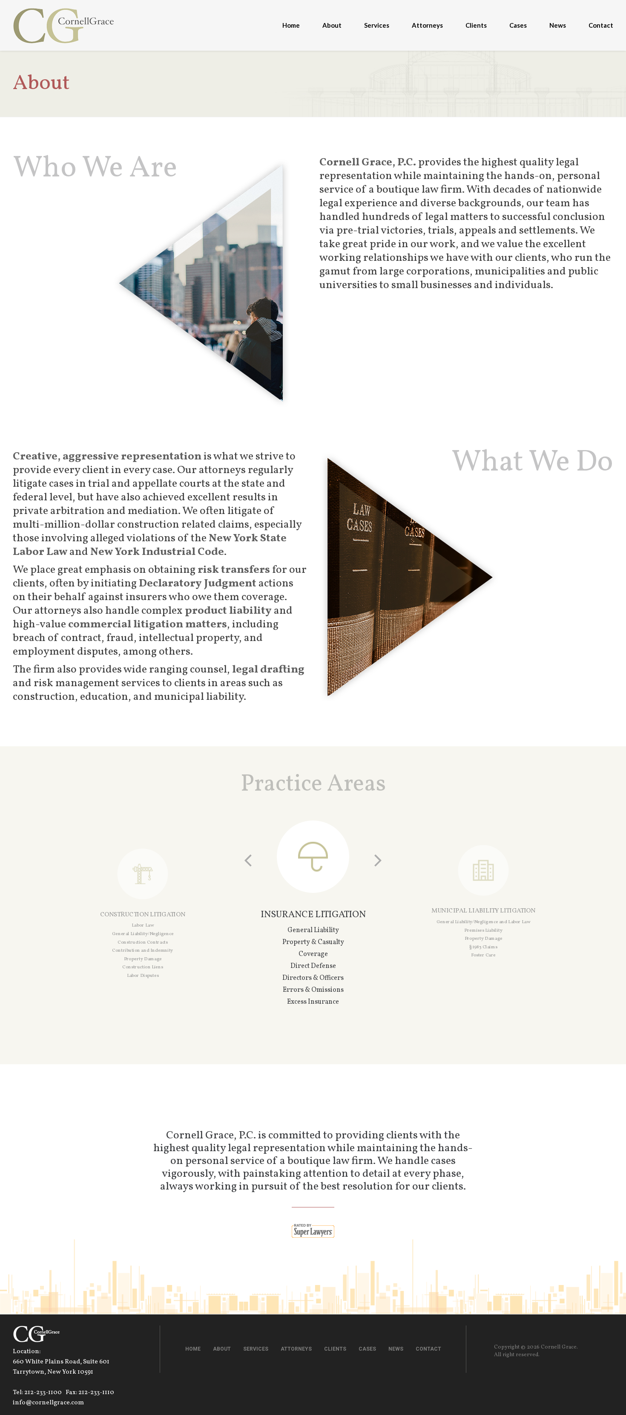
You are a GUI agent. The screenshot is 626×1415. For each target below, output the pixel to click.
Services (376, 25)
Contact (601, 25)
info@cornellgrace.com (48, 1402)
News (557, 25)
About (332, 25)
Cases (518, 25)
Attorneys (427, 25)
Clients (476, 25)
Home (291, 25)
